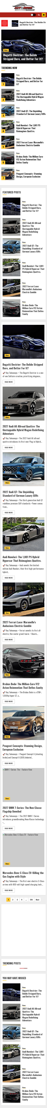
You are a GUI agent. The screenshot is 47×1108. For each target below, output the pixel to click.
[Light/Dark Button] (33, 15)
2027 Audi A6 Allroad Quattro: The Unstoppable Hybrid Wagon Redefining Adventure (30, 96)
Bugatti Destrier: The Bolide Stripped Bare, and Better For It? (23, 57)
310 (31, 899)
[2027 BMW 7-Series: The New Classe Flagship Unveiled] (23, 785)
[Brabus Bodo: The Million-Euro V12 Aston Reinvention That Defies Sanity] (7, 157)
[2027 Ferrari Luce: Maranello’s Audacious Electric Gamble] (7, 142)
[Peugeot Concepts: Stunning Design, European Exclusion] (7, 173)
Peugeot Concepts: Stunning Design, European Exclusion (29, 175)
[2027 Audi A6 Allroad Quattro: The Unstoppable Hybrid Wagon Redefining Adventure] (7, 95)
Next (37, 899)
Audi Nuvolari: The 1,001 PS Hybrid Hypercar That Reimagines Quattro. (28, 128)
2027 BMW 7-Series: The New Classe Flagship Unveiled (22, 809)
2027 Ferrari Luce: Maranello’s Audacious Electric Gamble (30, 144)
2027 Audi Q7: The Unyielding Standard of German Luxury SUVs (31, 113)
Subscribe (44, 15)
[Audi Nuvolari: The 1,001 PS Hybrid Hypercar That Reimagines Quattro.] (7, 126)
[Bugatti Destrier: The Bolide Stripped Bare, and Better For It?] (7, 79)
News (6, 50)
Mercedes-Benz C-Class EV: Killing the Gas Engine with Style (23, 874)
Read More (9, 382)
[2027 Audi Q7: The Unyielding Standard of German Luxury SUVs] (7, 110)
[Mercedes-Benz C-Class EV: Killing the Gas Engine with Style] (23, 850)
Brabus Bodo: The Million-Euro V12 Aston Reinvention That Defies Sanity (29, 159)
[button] (38, 14)
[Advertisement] (23, 930)
